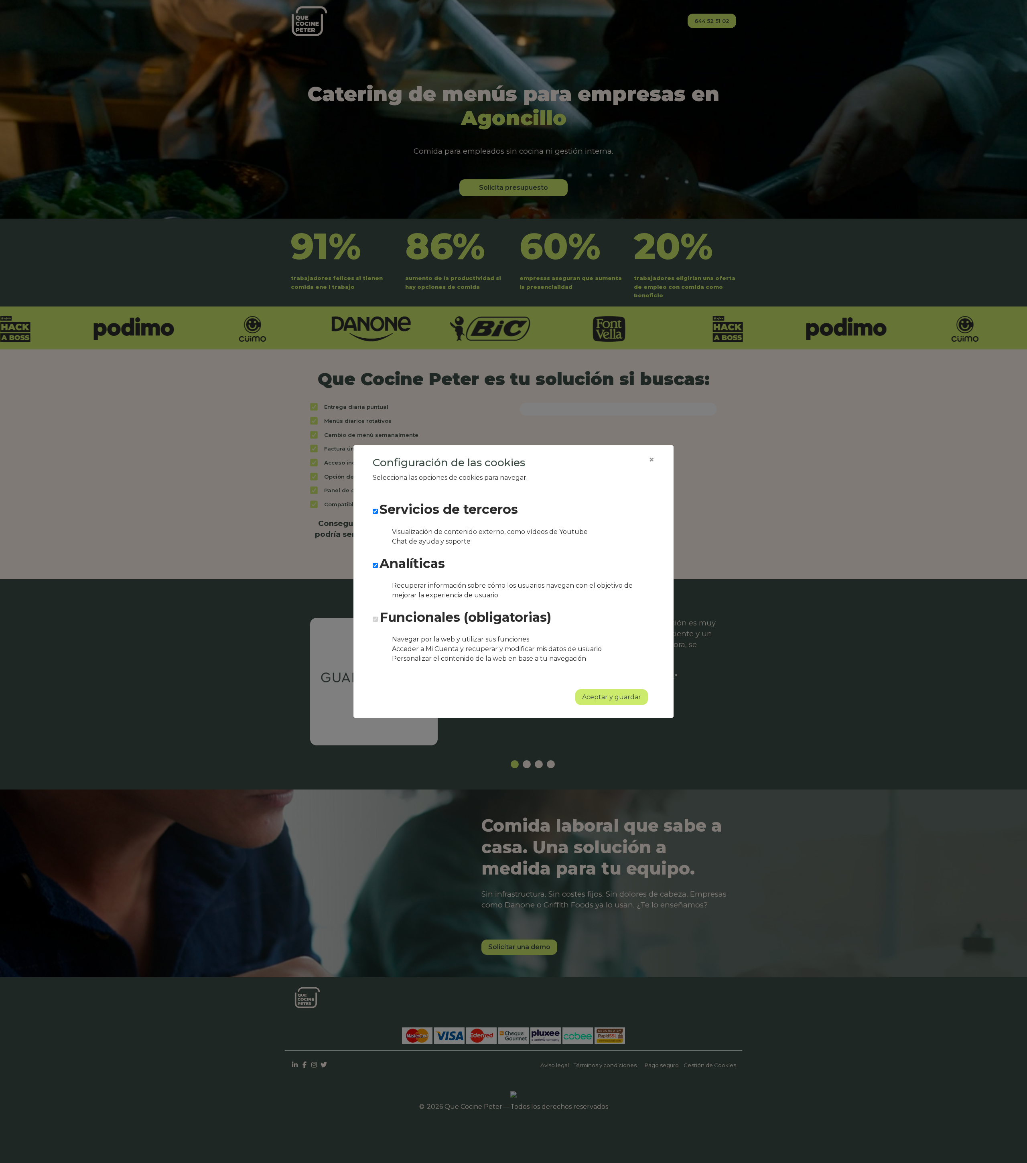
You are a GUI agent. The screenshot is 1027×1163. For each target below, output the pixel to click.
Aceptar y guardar (611, 697)
